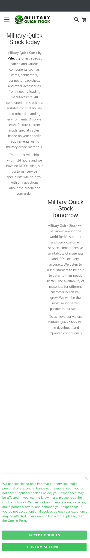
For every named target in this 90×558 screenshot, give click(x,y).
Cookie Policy (12, 502)
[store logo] (32, 20)
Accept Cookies (44, 535)
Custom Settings (44, 547)
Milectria (14, 58)
